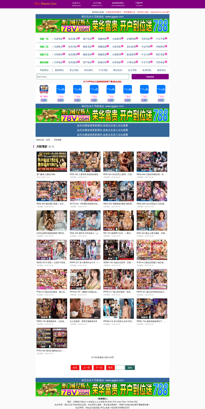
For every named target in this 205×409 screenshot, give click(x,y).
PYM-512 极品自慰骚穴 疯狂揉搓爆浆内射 (155, 262)
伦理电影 (116, 62)
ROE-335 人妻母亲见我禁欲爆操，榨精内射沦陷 (91, 174)
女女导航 (132, 70)
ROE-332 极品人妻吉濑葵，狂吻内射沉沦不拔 (157, 233)
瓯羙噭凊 (72, 38)
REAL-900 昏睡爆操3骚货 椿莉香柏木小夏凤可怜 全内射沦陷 (129, 203)
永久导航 (97, 2)
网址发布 (117, 70)
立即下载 (44, 100)
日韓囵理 (58, 54)
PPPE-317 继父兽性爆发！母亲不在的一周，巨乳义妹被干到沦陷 (131, 291)
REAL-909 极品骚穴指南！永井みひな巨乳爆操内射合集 (61, 203)
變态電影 (160, 54)
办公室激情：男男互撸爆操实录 (83, 321)
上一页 (86, 367)
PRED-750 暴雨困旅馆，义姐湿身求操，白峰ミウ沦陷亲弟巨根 (64, 321)
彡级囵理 (116, 38)
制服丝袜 (102, 62)
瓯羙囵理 (72, 54)
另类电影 (160, 62)
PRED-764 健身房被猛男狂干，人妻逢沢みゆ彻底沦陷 (160, 321)
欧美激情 (72, 62)
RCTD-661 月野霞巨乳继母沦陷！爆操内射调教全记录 (93, 203)
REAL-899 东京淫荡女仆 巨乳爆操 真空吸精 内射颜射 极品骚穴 (164, 203)
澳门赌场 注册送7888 (46, 174)
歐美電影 (72, 46)
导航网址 (44, 70)
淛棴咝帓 (102, 38)
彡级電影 (116, 46)
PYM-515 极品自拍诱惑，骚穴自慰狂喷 (54, 291)
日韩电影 (58, 62)
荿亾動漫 (131, 46)
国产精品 (87, 62)
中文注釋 (145, 54)
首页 (48, 139)
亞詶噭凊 (58, 46)
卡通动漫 (131, 62)
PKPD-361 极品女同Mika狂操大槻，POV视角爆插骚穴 (160, 291)
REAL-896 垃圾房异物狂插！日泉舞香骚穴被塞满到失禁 (161, 174)
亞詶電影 (58, 38)
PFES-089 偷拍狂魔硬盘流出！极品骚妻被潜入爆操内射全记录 (64, 350)
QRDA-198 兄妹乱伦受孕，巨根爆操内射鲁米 (123, 262)
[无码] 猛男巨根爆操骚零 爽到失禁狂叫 (53, 233)
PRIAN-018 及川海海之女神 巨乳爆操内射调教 (123, 321)
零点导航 (74, 70)
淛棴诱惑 (102, 54)
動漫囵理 (131, 54)
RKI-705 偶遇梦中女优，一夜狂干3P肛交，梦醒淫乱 (126, 233)
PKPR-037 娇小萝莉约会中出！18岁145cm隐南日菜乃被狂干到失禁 (99, 262)
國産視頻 (87, 54)
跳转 (130, 367)
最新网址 (59, 70)
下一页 (99, 367)
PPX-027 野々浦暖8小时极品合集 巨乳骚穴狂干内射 (92, 291)
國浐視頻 (87, 38)
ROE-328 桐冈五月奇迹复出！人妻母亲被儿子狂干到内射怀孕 (97, 233)
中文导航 (103, 70)
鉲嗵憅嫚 (131, 38)
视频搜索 (150, 76)
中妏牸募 (145, 46)
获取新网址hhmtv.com (97, 5)
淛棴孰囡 (102, 46)
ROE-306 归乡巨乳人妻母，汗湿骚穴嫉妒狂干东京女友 (127, 174)
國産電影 (87, 46)
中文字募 (160, 38)
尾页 (110, 367)
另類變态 (160, 46)
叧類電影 (145, 38)
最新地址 (161, 70)
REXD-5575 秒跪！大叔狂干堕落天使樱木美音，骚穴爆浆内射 (64, 262)
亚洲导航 (146, 70)
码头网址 (88, 70)
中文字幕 (145, 62)
